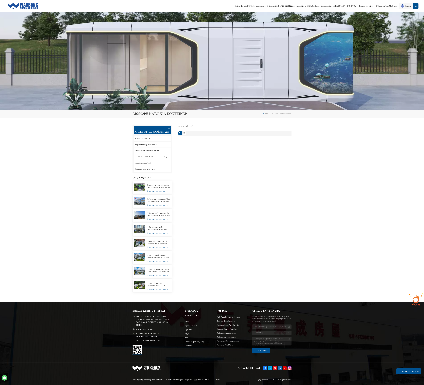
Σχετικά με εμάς (366, 6)
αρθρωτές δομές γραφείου (226, 337)
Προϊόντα (188, 330)
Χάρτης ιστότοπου (262, 380)
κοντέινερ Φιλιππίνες (225, 345)
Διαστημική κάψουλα (142, 139)
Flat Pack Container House (228, 317)
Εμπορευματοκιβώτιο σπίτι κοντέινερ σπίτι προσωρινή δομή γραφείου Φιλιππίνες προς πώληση (157, 242)
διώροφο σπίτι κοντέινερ (226, 321)
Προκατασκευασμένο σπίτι (144, 169)
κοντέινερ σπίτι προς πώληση (228, 341)
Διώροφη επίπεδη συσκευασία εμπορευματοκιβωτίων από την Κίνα (158, 186)
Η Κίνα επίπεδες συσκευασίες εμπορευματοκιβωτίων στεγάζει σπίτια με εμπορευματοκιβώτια (158, 214)
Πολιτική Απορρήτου (284, 380)
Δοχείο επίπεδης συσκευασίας (253, 6)
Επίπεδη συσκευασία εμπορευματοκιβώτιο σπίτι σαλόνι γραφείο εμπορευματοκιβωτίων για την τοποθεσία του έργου (158, 228)
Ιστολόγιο (188, 345)
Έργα (187, 334)
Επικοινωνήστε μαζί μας (386, 6)
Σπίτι (237, 6)
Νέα (186, 338)
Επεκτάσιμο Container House (281, 6)
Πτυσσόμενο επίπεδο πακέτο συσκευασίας (313, 6)
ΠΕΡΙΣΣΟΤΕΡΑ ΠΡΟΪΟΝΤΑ (344, 6)
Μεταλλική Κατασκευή (143, 163)
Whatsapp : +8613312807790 (148, 340)
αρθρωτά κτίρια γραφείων (226, 333)
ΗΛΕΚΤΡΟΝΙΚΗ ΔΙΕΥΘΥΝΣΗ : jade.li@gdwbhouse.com (148, 334)
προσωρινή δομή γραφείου (227, 329)
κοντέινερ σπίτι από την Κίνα (228, 325)
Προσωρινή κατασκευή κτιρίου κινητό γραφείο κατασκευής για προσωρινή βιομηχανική (158, 270)
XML (273, 380)
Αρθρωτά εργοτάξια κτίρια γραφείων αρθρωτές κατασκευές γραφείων (158, 256)
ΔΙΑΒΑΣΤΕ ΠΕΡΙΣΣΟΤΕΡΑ (157, 191)
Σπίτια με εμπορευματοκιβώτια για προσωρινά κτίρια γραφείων (158, 200)
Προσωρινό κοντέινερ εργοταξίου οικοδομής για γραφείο (156, 284)
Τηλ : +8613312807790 (145, 329)
